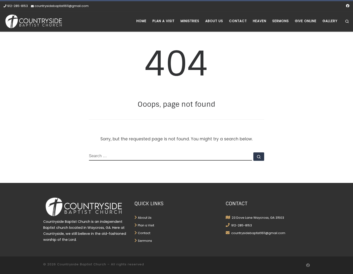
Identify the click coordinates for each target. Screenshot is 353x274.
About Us (145, 218)
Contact (144, 233)
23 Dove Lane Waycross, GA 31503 (257, 218)
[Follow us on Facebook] (347, 6)
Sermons (145, 241)
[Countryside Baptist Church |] (34, 20)
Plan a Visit (146, 225)
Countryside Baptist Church (81, 264)
